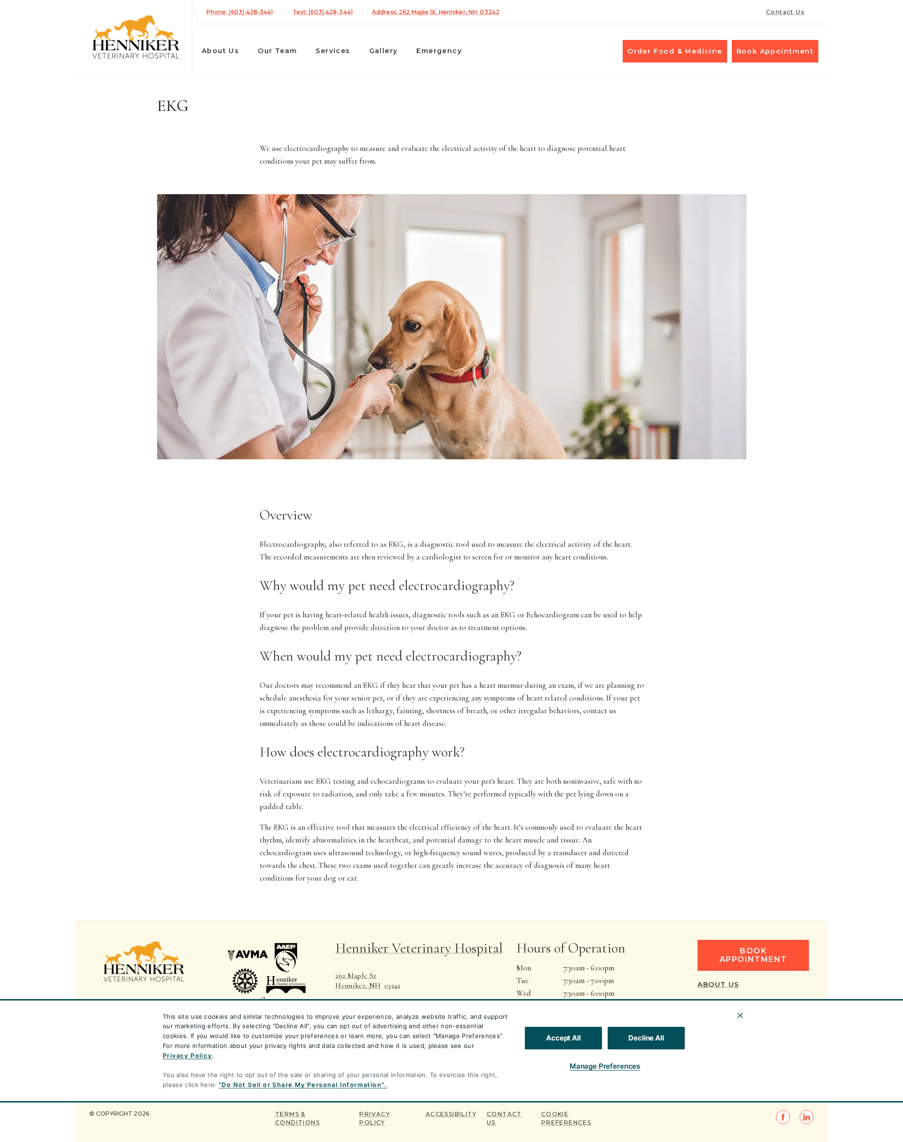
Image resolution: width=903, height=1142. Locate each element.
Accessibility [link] (451, 1114)
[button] (270, 985)
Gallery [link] (383, 51)
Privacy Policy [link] (374, 1118)
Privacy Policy (187, 1055)
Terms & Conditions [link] (297, 1118)
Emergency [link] (439, 51)
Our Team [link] (277, 51)
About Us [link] (220, 51)
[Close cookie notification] (740, 1015)
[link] (135, 36)
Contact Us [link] (785, 12)
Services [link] (333, 51)
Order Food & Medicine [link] (674, 51)
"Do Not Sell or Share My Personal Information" (301, 1084)
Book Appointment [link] (775, 51)
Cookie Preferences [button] (566, 1118)
